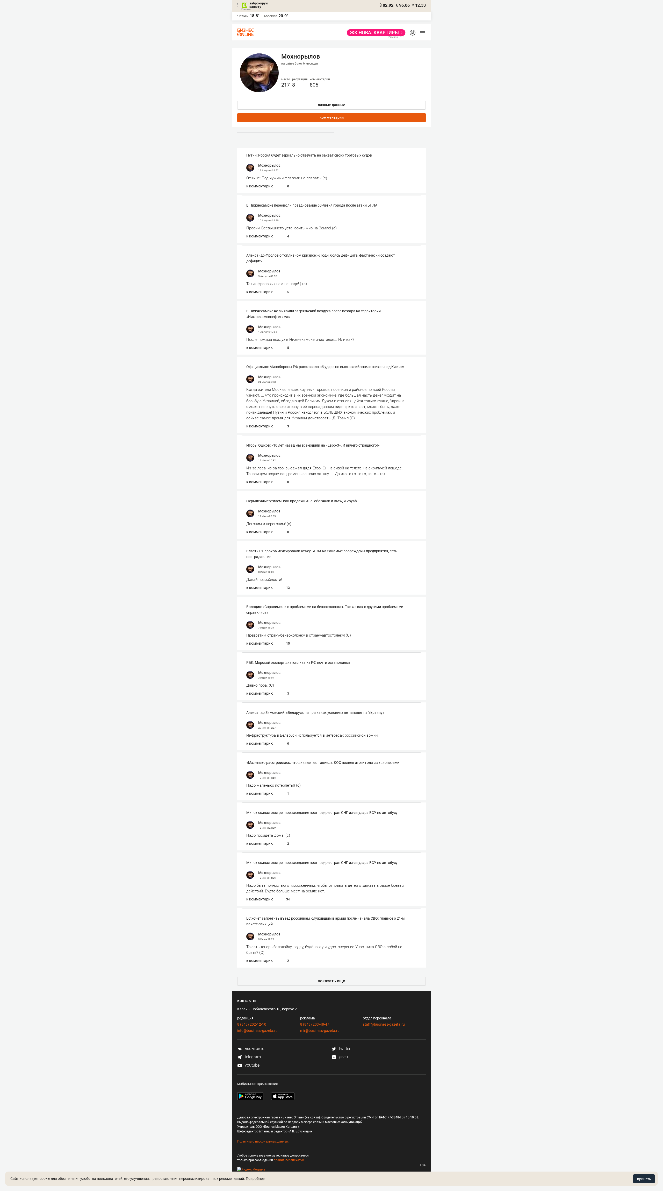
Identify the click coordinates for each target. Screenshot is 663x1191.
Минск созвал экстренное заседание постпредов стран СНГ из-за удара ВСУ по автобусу (322, 813)
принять (644, 1179)
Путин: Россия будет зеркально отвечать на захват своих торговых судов (309, 155)
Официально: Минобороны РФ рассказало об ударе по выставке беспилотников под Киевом (325, 367)
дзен (343, 1056)
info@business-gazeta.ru (257, 1030)
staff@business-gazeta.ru (384, 1024)
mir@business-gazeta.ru (320, 1030)
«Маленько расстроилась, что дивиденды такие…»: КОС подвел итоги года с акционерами (322, 762)
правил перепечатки (289, 1160)
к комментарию (259, 186)
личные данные (331, 105)
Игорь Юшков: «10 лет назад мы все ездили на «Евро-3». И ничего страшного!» (313, 445)
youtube (252, 1065)
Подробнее (255, 1178)
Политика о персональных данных (263, 1141)
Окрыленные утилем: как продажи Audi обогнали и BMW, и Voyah (301, 501)
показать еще (331, 980)
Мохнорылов (269, 165)
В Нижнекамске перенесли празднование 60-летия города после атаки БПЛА (311, 205)
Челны (243, 16)
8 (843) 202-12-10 (251, 1024)
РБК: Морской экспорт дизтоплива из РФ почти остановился (298, 662)
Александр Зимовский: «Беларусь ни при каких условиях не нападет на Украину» (315, 712)
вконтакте (254, 1048)
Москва (270, 16)
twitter (344, 1048)
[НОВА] (375, 32)
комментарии (332, 117)
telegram (252, 1056)
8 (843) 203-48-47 (314, 1024)
